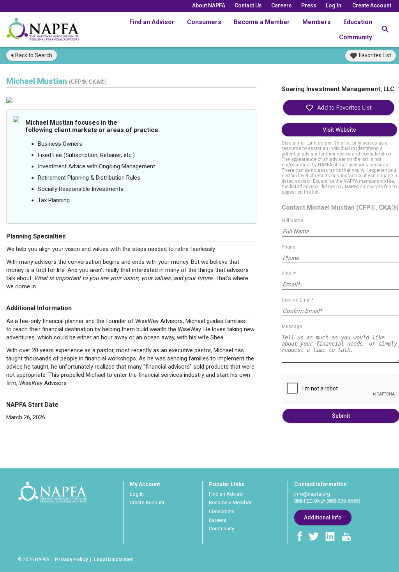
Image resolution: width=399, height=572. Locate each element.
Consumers (204, 22)
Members (316, 22)
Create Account (371, 5)
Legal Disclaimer (113, 559)
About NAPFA (208, 5)
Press (308, 5)
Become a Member (262, 22)
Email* (289, 273)
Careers (281, 5)
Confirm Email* (298, 300)
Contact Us (248, 5)
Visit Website (339, 129)
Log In (333, 5)
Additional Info (323, 517)
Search (33, 55)
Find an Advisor (152, 22)
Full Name (292, 220)
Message (292, 326)
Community (355, 37)
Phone (288, 247)
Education (357, 22)
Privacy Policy (71, 559)
